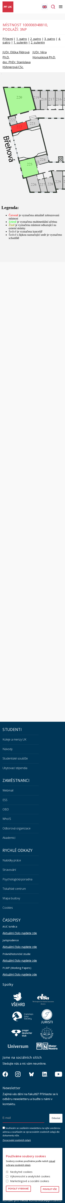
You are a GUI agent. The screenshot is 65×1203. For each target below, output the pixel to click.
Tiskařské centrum (14, 889)
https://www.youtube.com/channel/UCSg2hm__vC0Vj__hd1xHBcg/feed (58, 1074)
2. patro (35, 39)
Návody (7, 749)
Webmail (8, 790)
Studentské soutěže (15, 758)
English (44, 7)
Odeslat (56, 1118)
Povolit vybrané (18, 1188)
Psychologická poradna (17, 879)
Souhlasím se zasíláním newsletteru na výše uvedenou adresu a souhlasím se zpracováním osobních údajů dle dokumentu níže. (31, 1132)
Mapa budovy (11, 898)
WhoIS (7, 819)
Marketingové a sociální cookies (29, 1181)
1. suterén (20, 42)
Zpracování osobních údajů (17, 1140)
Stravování (9, 870)
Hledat (53, 7)
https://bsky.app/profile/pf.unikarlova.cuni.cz (31, 1074)
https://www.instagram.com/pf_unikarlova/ (18, 1074)
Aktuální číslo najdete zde (20, 933)
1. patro (21, 39)
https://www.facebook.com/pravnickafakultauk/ (5, 1074)
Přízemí (8, 39)
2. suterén (38, 42)
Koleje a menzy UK (14, 739)
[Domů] (8, 6)
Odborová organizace (17, 828)
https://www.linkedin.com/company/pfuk (45, 1074)
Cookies (8, 908)
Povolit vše (50, 1189)
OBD (6, 809)
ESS (5, 800)
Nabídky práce (12, 860)
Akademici (9, 838)
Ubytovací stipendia (15, 768)
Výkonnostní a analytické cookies (30, 1176)
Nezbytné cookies (21, 1172)
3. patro (49, 39)
